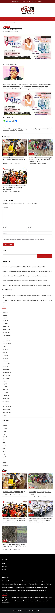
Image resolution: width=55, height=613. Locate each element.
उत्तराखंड (4, 431)
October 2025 (6, 341)
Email (30, 227)
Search (4, 251)
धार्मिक (4, 442)
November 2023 (7, 406)
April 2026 (5, 323)
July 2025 (5, 349)
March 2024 (6, 395)
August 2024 (6, 381)
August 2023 (6, 415)
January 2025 (6, 366)
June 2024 (5, 386)
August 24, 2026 (14, 163)
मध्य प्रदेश (5, 451)
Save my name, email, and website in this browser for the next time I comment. (24, 239)
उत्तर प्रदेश (7, 26)
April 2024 (5, 392)
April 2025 (5, 358)
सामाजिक (4, 462)
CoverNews (32, 610)
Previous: (15, 128)
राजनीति (4, 457)
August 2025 (6, 346)
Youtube (34, 1)
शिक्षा (4, 460)
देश (3, 439)
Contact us (40, 1)
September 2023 (7, 412)
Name (4, 227)
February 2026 (6, 329)
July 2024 (5, 384)
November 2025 (7, 338)
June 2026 (5, 318)
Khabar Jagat (6, 31)
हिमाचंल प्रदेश (5, 465)
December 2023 (7, 404)
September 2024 (7, 378)
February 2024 (6, 398)
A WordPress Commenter (9, 300)
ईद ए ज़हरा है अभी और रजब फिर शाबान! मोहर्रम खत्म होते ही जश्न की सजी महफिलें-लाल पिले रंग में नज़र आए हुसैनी (14, 159)
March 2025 (6, 361)
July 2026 (5, 315)
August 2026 (6, 312)
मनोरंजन (4, 454)
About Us (28, 1)
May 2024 (5, 389)
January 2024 (6, 401)
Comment (5, 207)
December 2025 (7, 335)
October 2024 (6, 375)
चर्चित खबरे (5, 437)
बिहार (4, 448)
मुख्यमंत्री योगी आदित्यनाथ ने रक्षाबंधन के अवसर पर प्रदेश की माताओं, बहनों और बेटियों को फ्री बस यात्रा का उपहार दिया (25, 280)
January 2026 (6, 332)
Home (23, 1)
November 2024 (7, 372)
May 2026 (5, 320)
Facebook (4, 566)
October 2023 (6, 409)
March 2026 (6, 326)
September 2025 (7, 343)
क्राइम (4, 434)
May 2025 (5, 355)
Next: (41, 128)
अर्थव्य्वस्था (5, 425)
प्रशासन (4, 445)
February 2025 (6, 363)
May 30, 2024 (13, 31)
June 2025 (5, 352)
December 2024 (7, 369)
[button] (3, 18)
